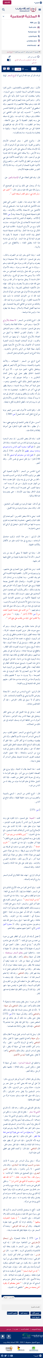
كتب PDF (33, 23)
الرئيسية (37, 52)
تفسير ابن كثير (29, 52)
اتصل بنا (16, 1329)
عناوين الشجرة (12, 1313)
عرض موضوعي (32, 41)
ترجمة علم (24, 1313)
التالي (6, 1297)
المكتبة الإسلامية (23, 16)
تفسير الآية (35, 1313)
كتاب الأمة (32, 27)
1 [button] (35, 69)
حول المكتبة (32, 32)
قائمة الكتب (32, 36)
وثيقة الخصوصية (36, 1329)
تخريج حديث (36, 1317)
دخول (6, 2)
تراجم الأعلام (31, 45)
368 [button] (19, 69)
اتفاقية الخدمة (25, 1329)
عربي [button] (37, 3)
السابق (11, 1297)
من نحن (8, 1329)
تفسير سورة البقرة (19, 52)
